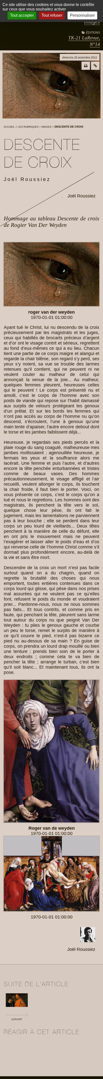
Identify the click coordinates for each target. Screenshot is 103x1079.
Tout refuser (52, 15)
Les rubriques (28, 126)
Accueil (9, 126)
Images (47, 126)
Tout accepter (22, 15)
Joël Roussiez (82, 195)
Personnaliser (82, 15)
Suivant (17, 1019)
